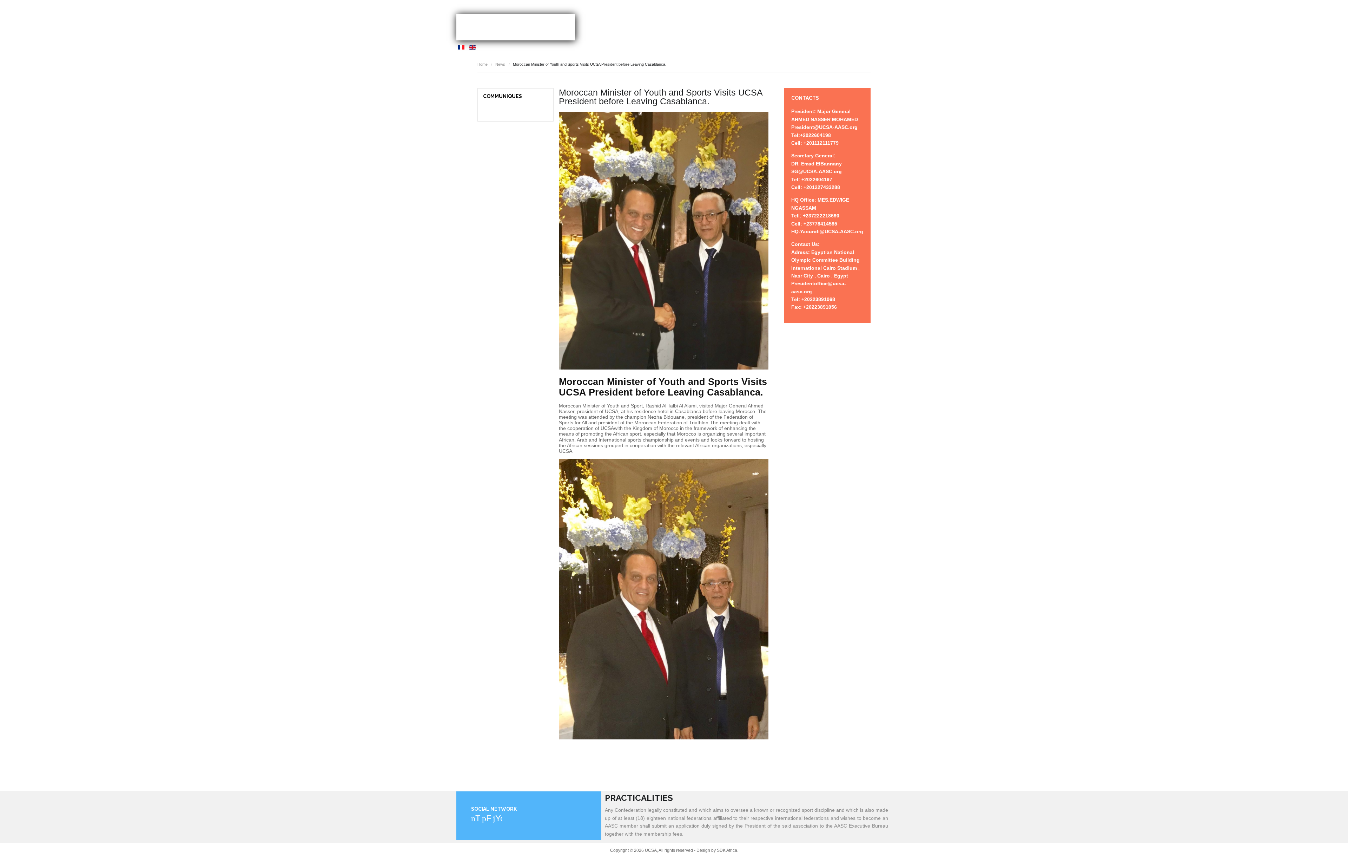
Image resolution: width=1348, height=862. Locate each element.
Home (699, 24)
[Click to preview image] (663, 241)
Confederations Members (796, 24)
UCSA (515, 27)
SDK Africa (727, 850)
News (750, 24)
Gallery (846, 24)
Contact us (878, 24)
